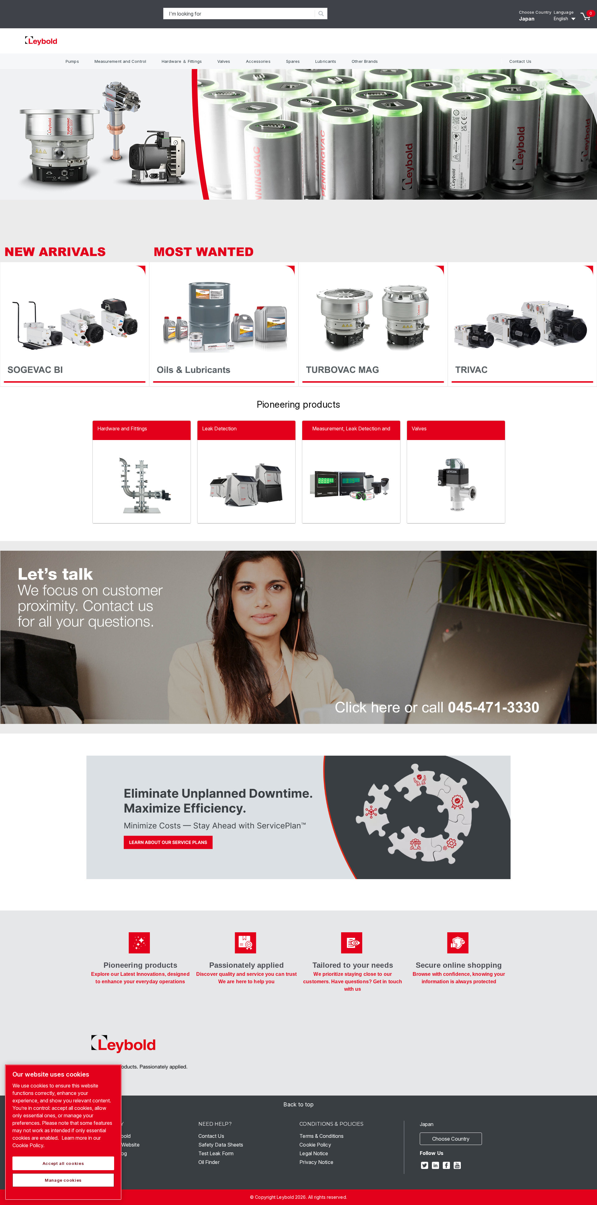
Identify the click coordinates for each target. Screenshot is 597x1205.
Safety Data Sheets (220, 1145)
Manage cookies (63, 1180)
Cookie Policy (315, 1145)
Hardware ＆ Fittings (182, 61)
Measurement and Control (120, 61)
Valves (223, 61)
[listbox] (565, 18)
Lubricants (325, 61)
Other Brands (365, 61)
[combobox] (239, 13)
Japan (527, 19)
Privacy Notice (316, 1162)
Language (564, 12)
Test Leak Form (216, 1153)
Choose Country (535, 12)
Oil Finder (209, 1162)
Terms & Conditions (321, 1136)
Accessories (258, 61)
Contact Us (520, 61)
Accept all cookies (63, 1163)
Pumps (72, 61)
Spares (293, 61)
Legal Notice (313, 1153)
